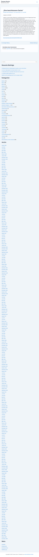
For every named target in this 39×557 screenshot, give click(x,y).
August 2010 (4, 452)
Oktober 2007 (4, 507)
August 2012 (4, 412)
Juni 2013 (3, 395)
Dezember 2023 (5, 188)
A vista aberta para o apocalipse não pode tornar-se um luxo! (13, 71)
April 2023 (4, 198)
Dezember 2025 (5, 157)
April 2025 (4, 166)
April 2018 (3, 302)
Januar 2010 (4, 464)
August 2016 (4, 329)
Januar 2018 (4, 307)
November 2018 (4, 290)
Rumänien (3, 118)
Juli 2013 (3, 393)
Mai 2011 (3, 438)
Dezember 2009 (5, 466)
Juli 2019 (3, 276)
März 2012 (4, 421)
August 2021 (4, 233)
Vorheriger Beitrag (5, 42)
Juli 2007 (3, 512)
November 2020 (5, 248)
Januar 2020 (4, 266)
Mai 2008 (3, 495)
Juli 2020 (3, 255)
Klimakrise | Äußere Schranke (7, 103)
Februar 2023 (4, 202)
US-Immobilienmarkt (5, 134)
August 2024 (4, 176)
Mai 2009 (3, 478)
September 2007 (5, 509)
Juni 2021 (3, 236)
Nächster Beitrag (34, 42)
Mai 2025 (3, 164)
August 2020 (4, 254)
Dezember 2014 (4, 364)
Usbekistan (4, 136)
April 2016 (3, 336)
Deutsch (3, 87)
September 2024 (5, 174)
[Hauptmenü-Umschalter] (37, 2)
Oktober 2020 (4, 250)
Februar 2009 (4, 483)
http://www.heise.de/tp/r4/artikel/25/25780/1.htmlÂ (12, 37)
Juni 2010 (3, 455)
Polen (3, 112)
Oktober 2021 (4, 229)
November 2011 (4, 428)
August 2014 (4, 371)
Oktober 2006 (4, 528)
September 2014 (5, 369)
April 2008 (4, 497)
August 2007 (4, 511)
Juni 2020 (3, 257)
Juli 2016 (3, 331)
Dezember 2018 (4, 288)
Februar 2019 (4, 285)
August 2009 (4, 473)
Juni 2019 (3, 278)
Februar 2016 (4, 340)
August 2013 (4, 392)
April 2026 (4, 150)
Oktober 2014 (4, 367)
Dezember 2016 (4, 323)
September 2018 (5, 293)
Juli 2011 (3, 435)
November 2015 (4, 345)
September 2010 (5, 450)
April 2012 (3, 419)
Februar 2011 (4, 443)
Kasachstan (4, 99)
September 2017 (5, 314)
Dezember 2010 (4, 447)
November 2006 (5, 526)
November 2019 (4, 269)
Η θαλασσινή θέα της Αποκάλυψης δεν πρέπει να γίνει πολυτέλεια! (14, 68)
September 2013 (5, 390)
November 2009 (5, 467)
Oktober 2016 (4, 326)
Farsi (2, 91)
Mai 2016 (3, 335)
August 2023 (4, 193)
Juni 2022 (3, 216)
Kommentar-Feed (5, 547)
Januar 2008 (4, 502)
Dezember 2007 (5, 504)
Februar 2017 (4, 321)
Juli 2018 (3, 297)
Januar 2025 (4, 171)
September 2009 (5, 471)
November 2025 (5, 159)
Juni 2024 (3, 178)
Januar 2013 (4, 404)
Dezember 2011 (4, 426)
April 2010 (3, 459)
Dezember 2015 (4, 343)
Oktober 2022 (4, 209)
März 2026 (4, 152)
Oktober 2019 (4, 271)
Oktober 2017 (4, 312)
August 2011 (4, 433)
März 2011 (3, 442)
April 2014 (3, 378)
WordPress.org (4, 549)
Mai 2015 (3, 355)
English (3, 89)
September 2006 (5, 530)
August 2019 (4, 274)
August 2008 (4, 490)
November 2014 (4, 366)
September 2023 (5, 191)
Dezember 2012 (4, 405)
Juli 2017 (3, 317)
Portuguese (4, 113)
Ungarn (3, 132)
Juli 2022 (3, 214)
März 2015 (4, 359)
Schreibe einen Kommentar (8, 12)
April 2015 (3, 357)
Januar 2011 (4, 445)
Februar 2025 (4, 169)
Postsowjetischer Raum (6, 115)
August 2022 (4, 212)
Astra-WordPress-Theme (29, 554)
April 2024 (4, 181)
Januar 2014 (4, 383)
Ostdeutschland (4, 108)
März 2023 (4, 200)
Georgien (3, 94)
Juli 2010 (3, 454)
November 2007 (5, 505)
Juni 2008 (3, 493)
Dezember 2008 (5, 486)
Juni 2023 (3, 197)
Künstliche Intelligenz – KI (6, 105)
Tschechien (4, 127)
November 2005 (5, 538)
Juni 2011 (3, 436)
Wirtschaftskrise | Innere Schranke (8, 139)
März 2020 (4, 262)
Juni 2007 (3, 514)
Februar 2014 (4, 381)
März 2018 (4, 304)
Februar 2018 (4, 305)
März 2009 (4, 481)
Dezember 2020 (5, 247)
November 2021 (4, 228)
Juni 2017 (3, 319)
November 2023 (5, 190)
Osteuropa (3, 110)
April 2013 (3, 398)
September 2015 (5, 348)
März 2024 (4, 183)
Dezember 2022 (5, 205)
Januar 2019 (4, 286)
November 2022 (5, 207)
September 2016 (5, 328)
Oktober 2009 (4, 469)
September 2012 (5, 411)
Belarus (3, 82)
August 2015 (4, 350)
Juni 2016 (3, 333)
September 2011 (5, 431)
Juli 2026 (3, 147)
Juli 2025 (3, 160)
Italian (3, 98)
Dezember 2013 (4, 385)
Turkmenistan (4, 129)
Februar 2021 (4, 243)
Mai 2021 (3, 238)
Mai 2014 (3, 376)
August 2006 (4, 531)
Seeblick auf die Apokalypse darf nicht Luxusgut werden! (12, 75)
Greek (3, 96)
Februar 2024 (4, 185)
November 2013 (4, 386)
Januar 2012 (4, 424)
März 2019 (4, 283)
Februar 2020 (4, 264)
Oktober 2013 (4, 388)
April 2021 (3, 240)
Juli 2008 (3, 492)
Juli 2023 (3, 195)
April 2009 (4, 480)
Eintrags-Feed (4, 546)
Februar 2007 (4, 521)
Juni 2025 (3, 162)
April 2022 (4, 219)
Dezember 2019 (4, 267)
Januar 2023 (4, 204)
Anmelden (3, 544)
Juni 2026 (3, 148)
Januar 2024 (4, 186)
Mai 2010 (3, 457)
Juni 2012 (3, 416)
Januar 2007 (4, 523)
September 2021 (5, 231)
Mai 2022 (3, 217)
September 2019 (5, 273)
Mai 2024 (3, 179)
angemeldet (8, 48)
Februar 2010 (4, 462)
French (3, 93)
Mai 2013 (3, 397)
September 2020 (5, 252)
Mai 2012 (3, 417)
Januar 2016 (4, 342)
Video (3, 137)
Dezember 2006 (5, 524)
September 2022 (5, 210)
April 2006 (4, 533)
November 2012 (4, 407)
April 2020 (4, 260)
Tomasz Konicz (5, 1)
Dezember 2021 (4, 226)
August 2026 (4, 145)
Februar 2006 (4, 536)
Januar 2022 (4, 224)
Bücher (3, 84)
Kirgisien (3, 101)
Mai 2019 (3, 279)
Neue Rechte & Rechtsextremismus (8, 106)
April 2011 (3, 440)
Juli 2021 (3, 235)
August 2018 (4, 295)
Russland (3, 120)
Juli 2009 (3, 474)
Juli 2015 (3, 352)
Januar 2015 (4, 362)
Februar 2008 (4, 500)
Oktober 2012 (4, 409)
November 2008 (5, 488)
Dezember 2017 (4, 309)
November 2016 (4, 324)
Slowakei (3, 122)
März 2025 (4, 167)
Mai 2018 (3, 300)
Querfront (3, 117)
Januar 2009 (4, 485)
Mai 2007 (3, 516)
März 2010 (4, 461)
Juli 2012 (3, 414)
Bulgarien (3, 86)
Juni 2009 (3, 476)
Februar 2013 (4, 402)
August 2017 (4, 316)
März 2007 (4, 519)
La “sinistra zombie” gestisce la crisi (8, 73)
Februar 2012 (4, 423)
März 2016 (4, 338)
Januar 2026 (4, 155)
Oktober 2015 (4, 347)
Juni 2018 (3, 298)
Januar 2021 (4, 245)
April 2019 (3, 281)
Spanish (3, 125)
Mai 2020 (3, 259)
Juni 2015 (3, 354)
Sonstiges (3, 124)
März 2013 (4, 400)
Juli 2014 (3, 373)
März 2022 (4, 221)
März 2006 (4, 535)
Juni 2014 (3, 374)
